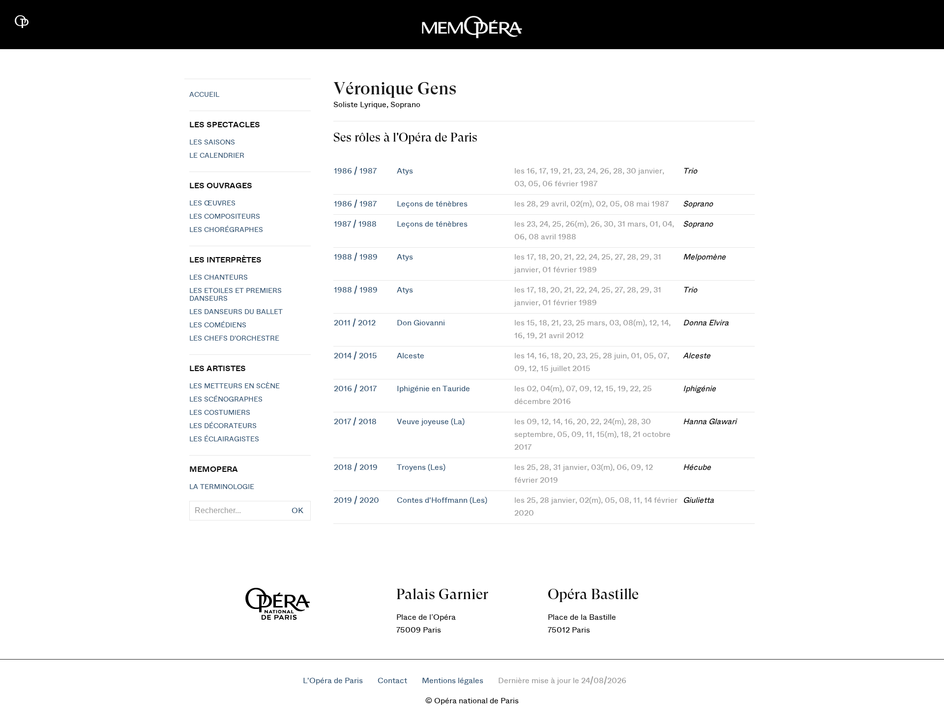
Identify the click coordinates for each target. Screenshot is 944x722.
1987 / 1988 (355, 224)
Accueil (204, 94)
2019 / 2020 (356, 500)
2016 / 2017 (355, 389)
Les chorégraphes (226, 230)
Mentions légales (452, 681)
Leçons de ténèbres (432, 204)
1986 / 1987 (355, 171)
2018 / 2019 (356, 467)
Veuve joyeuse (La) (431, 422)
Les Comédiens (217, 325)
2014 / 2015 (355, 356)
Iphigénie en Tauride (433, 389)
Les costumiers (219, 412)
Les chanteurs (218, 277)
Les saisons (212, 142)
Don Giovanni (421, 323)
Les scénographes (226, 399)
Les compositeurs (224, 216)
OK (297, 511)
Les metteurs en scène (234, 386)
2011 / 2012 (355, 323)
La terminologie (221, 487)
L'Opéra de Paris (333, 681)
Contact (392, 681)
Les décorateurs (223, 426)
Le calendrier (216, 155)
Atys (405, 171)
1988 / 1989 (356, 257)
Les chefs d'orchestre (234, 338)
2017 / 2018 (355, 422)
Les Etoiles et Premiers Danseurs (235, 295)
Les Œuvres (212, 203)
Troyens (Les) (421, 467)
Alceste (410, 356)
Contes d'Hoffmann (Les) (442, 500)
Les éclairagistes (224, 439)
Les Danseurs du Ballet (236, 312)
